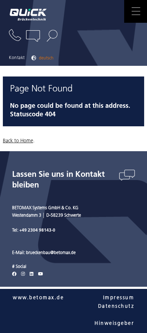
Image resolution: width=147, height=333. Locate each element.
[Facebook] (14, 274)
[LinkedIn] (32, 274)
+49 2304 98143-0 (37, 230)
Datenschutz (116, 306)
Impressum (118, 298)
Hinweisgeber (114, 323)
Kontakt (17, 58)
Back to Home (18, 141)
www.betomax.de (38, 298)
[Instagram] (23, 274)
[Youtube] (40, 274)
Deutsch (46, 58)
